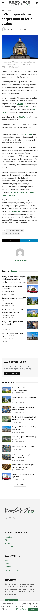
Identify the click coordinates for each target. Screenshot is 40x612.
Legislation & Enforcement (11, 233)
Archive (8, 543)
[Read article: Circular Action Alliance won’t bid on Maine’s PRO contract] (32, 313)
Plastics (9, 10)
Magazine (9, 546)
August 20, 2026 (8, 306)
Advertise (8, 561)
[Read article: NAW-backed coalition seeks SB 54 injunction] (32, 289)
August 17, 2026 (8, 341)
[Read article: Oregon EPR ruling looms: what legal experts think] (32, 336)
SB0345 (22, 117)
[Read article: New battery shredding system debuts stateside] (6, 409)
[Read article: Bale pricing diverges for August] (6, 448)
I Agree (33, 609)
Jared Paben (12, 29)
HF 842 (20, 104)
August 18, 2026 (18, 449)
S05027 (19, 124)
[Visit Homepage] (20, 3)
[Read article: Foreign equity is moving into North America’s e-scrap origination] (6, 419)
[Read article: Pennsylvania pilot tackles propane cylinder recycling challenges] (32, 280)
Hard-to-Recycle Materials (15, 230)
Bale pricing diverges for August (23, 446)
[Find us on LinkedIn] (6, 518)
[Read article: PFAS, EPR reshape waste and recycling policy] (32, 325)
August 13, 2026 (18, 442)
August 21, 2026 (8, 294)
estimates (16, 211)
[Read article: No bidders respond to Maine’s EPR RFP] (32, 301)
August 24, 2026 (20, 282)
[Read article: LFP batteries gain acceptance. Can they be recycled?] (6, 457)
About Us (8, 537)
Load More (20, 348)
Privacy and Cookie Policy (17, 609)
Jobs (7, 564)
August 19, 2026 (8, 318)
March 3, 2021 (24, 29)
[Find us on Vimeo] (10, 518)
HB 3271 (28, 134)
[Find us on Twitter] (14, 518)
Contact (8, 567)
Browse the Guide (12, 373)
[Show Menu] (3, 3)
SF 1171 (29, 107)
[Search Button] (37, 3)
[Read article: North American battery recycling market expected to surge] (6, 467)
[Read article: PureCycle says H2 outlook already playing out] (6, 439)
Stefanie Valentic (8, 291)
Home (3, 10)
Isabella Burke (7, 282)
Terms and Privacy (12, 570)
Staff (7, 540)
